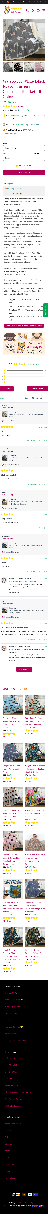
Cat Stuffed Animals (13, 1106)
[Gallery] (24, 46)
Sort (27, 398)
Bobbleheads (10, 1178)
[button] (13, 106)
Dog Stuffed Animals (14, 1099)
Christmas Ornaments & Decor (18, 1092)
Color (5, 143)
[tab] (24, 183)
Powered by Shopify (32, 1203)
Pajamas (8, 1130)
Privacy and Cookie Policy (16, 1040)
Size (4, 153)
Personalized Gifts (13, 1078)
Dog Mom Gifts (11, 1065)
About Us (9, 1020)
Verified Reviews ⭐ (14, 1027)
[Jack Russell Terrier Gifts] (24, 327)
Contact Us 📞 (11, 993)
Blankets (9, 1144)
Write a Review (40, 389)
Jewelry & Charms (13, 1123)
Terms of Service (12, 1034)
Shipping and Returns (14, 1006)
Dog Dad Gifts (11, 1072)
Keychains (9, 1164)
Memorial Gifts (11, 1085)
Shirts (7, 1137)
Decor (7, 1157)
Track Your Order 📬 (14, 999)
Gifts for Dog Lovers (14, 1058)
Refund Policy (11, 1013)
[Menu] (43, 10)
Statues (8, 1171)
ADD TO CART (24, 165)
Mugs (7, 1151)
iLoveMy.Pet (19, 1203)
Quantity (37, 153)
